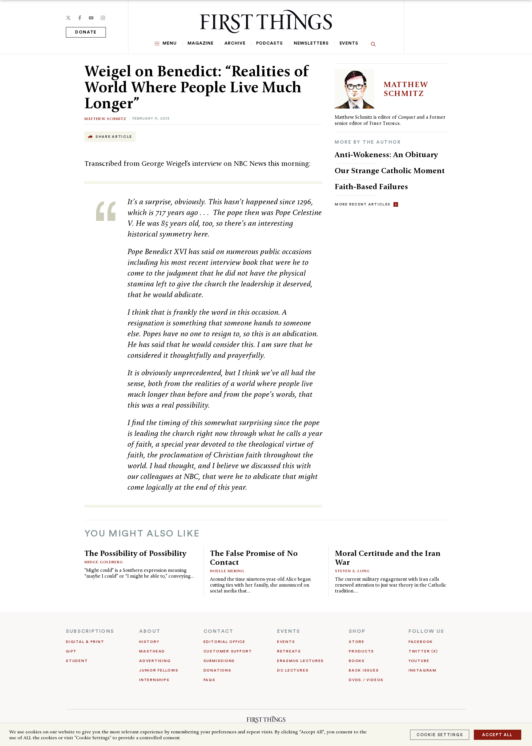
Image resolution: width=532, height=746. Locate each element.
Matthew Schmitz (105, 118)
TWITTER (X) (423, 651)
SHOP (357, 631)
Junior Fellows (159, 670)
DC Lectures (292, 670)
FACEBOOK (421, 642)
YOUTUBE (419, 661)
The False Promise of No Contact (254, 557)
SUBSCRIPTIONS (90, 631)
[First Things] (266, 21)
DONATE (86, 32)
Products (361, 651)
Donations (218, 670)
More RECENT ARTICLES (362, 204)
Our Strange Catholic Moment (391, 170)
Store (357, 642)
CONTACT (219, 631)
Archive (234, 43)
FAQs (210, 680)
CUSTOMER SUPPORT (228, 651)
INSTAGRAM (423, 670)
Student (77, 661)
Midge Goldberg (103, 562)
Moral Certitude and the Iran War (388, 557)
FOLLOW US (426, 631)
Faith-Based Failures (371, 186)
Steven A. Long (352, 570)
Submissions (219, 661)
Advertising (155, 661)
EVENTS (288, 631)
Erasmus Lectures (300, 661)
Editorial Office (224, 642)
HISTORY (149, 642)
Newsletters (311, 43)
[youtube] (91, 17)
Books (357, 661)
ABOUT (149, 631)
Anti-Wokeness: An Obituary (386, 154)
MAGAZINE (200, 43)
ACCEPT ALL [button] (497, 735)
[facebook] (80, 17)
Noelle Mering (227, 570)
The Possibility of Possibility (135, 553)
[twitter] (68, 17)
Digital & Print (85, 642)
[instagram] (102, 17)
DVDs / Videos (366, 680)
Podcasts (269, 43)
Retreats (289, 651)
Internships (154, 680)
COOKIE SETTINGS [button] (440, 735)
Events (349, 43)
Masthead (152, 651)
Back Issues (364, 670)
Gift (71, 651)
